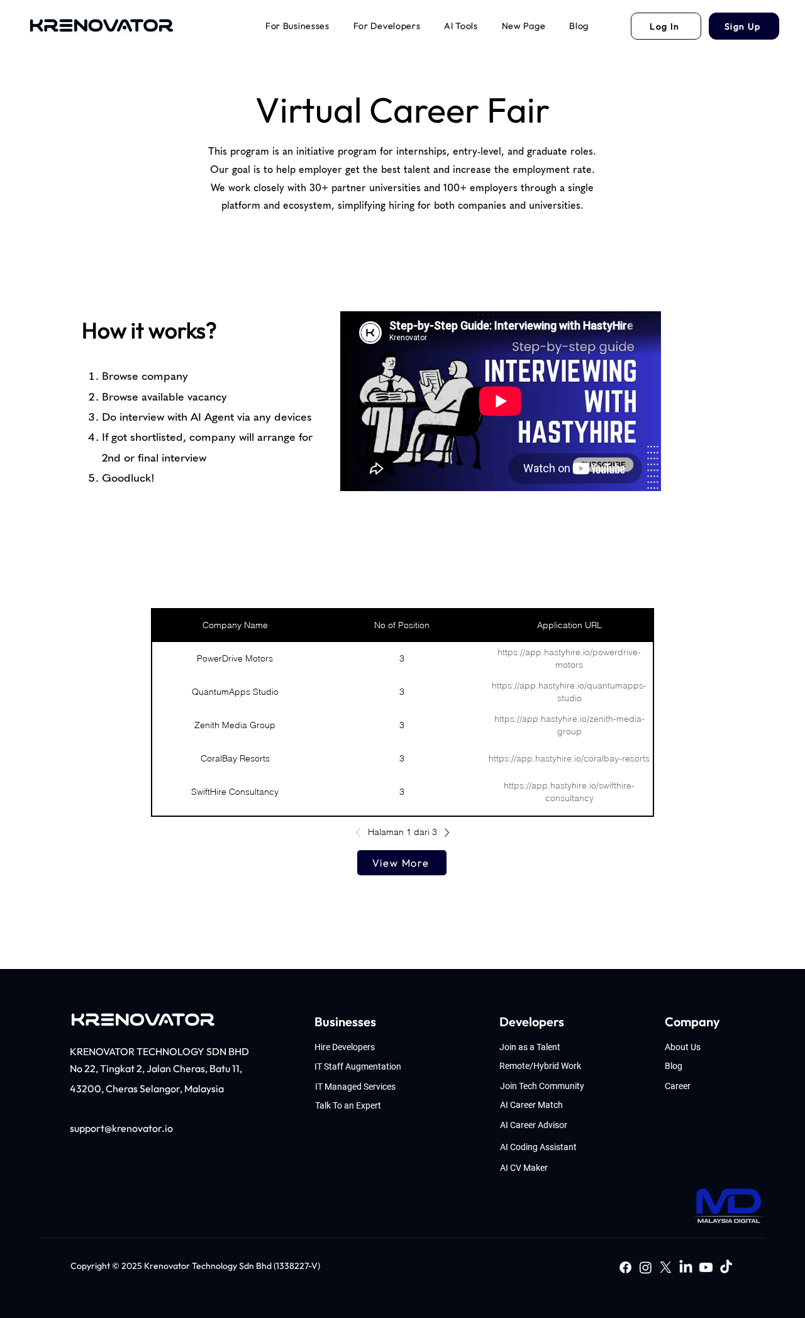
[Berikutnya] (443, 832)
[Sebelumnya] (361, 832)
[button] (297, 26)
